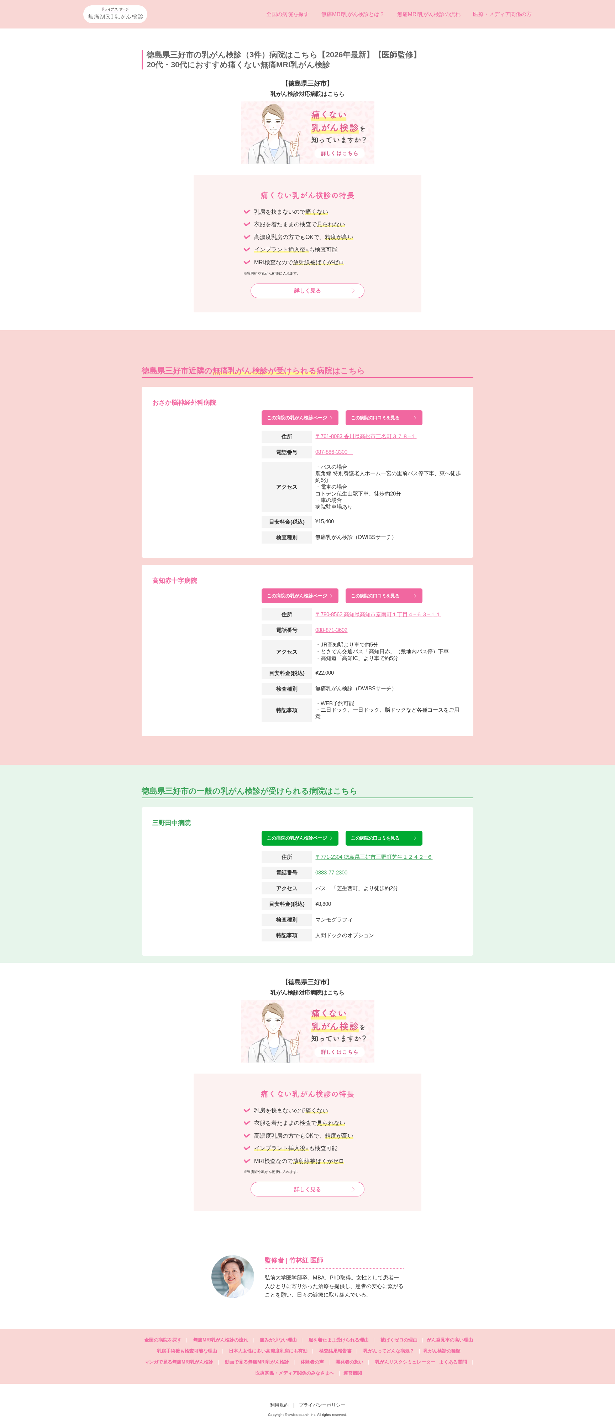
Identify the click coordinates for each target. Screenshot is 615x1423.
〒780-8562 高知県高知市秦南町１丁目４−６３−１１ (378, 614)
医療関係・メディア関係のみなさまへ (295, 1373)
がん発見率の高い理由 (450, 1339)
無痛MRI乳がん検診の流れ (429, 14)
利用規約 (279, 1405)
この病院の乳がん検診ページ (297, 417)
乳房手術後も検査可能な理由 (187, 1351)
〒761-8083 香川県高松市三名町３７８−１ (365, 436)
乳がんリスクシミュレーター (405, 1362)
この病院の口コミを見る (375, 417)
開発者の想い (349, 1362)
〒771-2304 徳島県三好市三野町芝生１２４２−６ (373, 857)
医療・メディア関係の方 (502, 14)
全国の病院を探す (287, 14)
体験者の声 (312, 1362)
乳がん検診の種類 (442, 1351)
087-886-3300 (334, 452)
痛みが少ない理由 (278, 1339)
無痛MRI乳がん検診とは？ (353, 14)
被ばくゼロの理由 (398, 1339)
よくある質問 (456, 1362)
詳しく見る (307, 290)
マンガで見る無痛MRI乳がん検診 (178, 1362)
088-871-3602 (331, 630)
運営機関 (352, 1373)
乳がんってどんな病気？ (388, 1351)
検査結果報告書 (335, 1351)
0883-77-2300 (331, 872)
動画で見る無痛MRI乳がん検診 (257, 1362)
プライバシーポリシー (322, 1405)
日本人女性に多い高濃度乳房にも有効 (268, 1351)
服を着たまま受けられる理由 (339, 1339)
